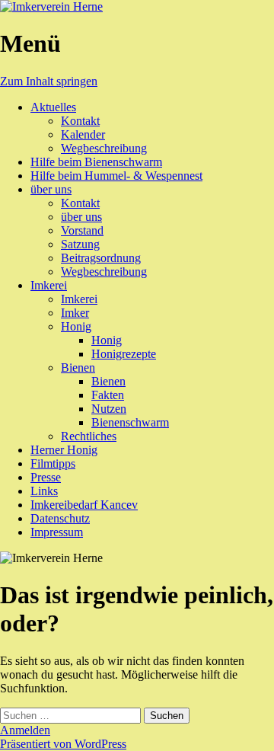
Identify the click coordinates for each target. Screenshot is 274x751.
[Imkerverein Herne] (51, 6)
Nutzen (108, 408)
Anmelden (25, 730)
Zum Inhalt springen (48, 81)
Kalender (83, 134)
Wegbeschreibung (104, 148)
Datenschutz (60, 518)
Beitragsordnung (101, 257)
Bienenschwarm (130, 422)
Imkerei (48, 285)
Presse (45, 477)
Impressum (56, 532)
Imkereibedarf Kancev (84, 504)
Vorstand (82, 230)
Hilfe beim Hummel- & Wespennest (116, 175)
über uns (51, 189)
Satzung (80, 244)
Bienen (78, 367)
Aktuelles (53, 107)
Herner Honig (63, 449)
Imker (75, 312)
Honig (76, 326)
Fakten (107, 394)
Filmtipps (52, 463)
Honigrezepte (123, 353)
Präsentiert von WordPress (63, 743)
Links (44, 490)
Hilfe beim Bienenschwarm (96, 161)
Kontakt (80, 120)
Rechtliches (88, 436)
